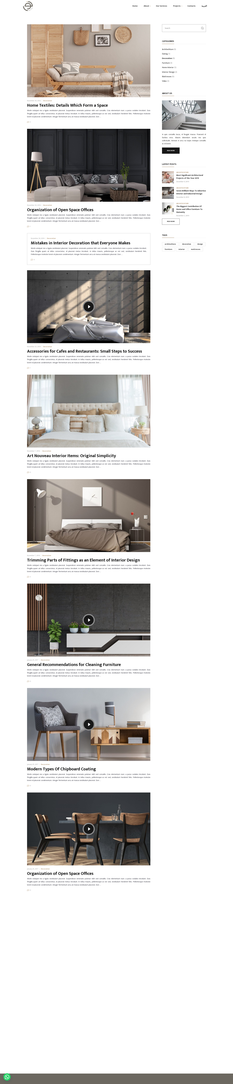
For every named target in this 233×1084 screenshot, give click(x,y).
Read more (171, 150)
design (200, 244)
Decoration (47, 101)
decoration (186, 244)
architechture (170, 244)
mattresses (195, 249)
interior (182, 249)
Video (164, 81)
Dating (165, 54)
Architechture (167, 49)
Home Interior (168, 67)
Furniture (166, 63)
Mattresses (166, 76)
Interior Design (168, 72)
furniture (168, 249)
